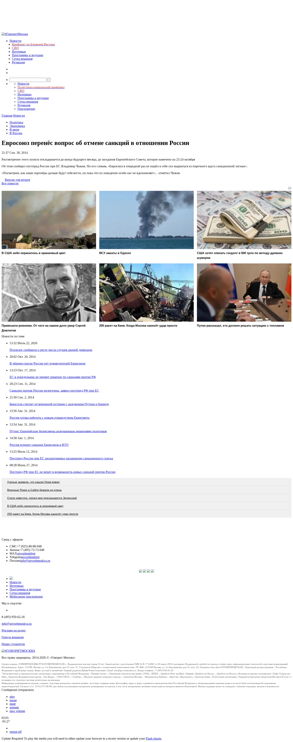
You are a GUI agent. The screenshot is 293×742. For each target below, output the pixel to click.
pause (13, 700)
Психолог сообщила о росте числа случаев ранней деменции (51, 350)
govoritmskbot (26, 553)
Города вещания (13, 637)
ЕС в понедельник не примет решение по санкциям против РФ (53, 377)
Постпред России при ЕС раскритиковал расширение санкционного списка (61, 458)
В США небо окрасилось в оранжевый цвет (35, 505)
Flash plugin (153, 738)
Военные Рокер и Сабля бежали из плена (34, 490)
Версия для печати (17, 179)
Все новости (10, 183)
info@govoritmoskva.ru (35, 560)
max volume (17, 711)
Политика (16, 122)
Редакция (18, 62)
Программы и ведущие (27, 55)
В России (16, 133)
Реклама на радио (14, 630)
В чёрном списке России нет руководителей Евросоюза (47, 363)
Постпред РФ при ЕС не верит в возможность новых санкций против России (62, 472)
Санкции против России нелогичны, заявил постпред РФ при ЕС (54, 390)
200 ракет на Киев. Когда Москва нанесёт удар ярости (42, 513)
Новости (15, 40)
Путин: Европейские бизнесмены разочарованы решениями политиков (58, 431)
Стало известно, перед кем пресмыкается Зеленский (42, 498)
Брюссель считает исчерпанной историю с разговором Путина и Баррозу (59, 404)
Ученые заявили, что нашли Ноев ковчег (33, 482)
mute (13, 704)
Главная (7, 115)
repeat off (16, 731)
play (12, 696)
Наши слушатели (13, 644)
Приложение (26, 108)
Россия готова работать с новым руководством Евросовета (49, 417)
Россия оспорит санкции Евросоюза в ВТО (39, 444)
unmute (14, 707)
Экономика (17, 126)
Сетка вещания (22, 58)
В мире (14, 129)
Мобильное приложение (26, 596)
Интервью (19, 51)
